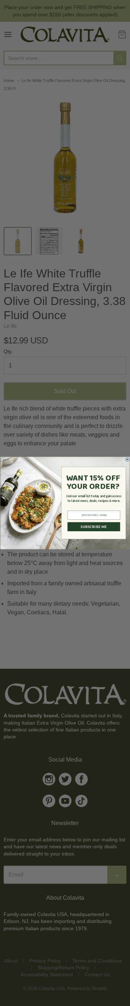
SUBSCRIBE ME (94, 527)
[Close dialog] (127, 459)
